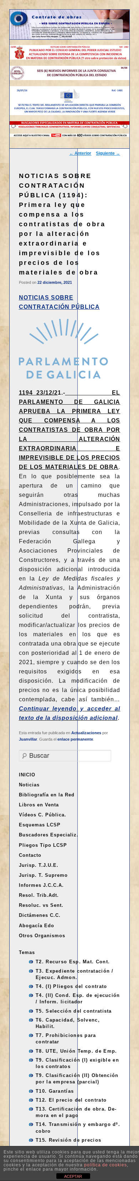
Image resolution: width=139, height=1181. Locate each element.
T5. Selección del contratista (74, 1011)
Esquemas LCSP (40, 824)
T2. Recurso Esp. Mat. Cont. (73, 961)
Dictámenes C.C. (40, 915)
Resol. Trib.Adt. (39, 895)
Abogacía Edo (36, 925)
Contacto (30, 855)
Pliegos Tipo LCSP (43, 845)
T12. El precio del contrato (71, 1100)
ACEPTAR (73, 1176)
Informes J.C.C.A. (41, 885)
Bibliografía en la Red (46, 794)
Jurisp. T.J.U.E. (38, 865)
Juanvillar (28, 739)
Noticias (29, 784)
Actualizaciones (86, 733)
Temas (27, 952)
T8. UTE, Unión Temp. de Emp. (76, 1051)
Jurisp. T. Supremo (43, 875)
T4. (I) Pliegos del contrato (71, 986)
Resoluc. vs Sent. (41, 905)
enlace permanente (75, 739)
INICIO (27, 774)
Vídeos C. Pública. (42, 814)
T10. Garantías (55, 1091)
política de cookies (105, 1164)
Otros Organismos (42, 935)
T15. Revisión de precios (68, 1140)
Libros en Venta (39, 804)
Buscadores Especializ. (48, 834)
